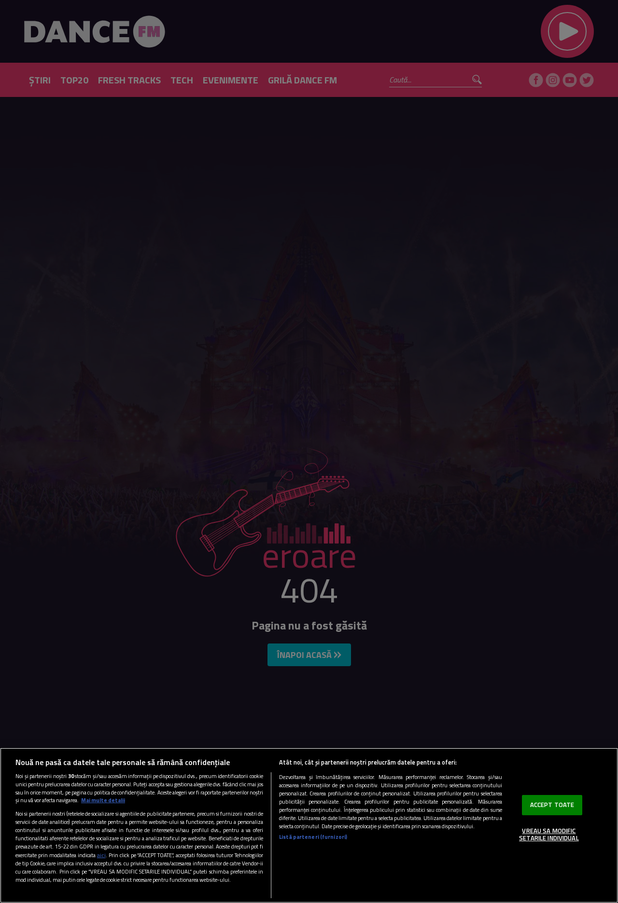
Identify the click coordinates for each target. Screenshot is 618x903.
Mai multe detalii (103, 800)
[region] (309, 825)
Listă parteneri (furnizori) (313, 837)
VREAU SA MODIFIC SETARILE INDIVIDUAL (548, 834)
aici (101, 855)
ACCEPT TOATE (552, 804)
